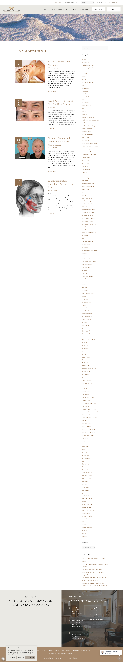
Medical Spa (85, 345)
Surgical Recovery (87, 504)
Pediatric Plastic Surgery (89, 418)
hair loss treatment (87, 256)
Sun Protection (86, 496)
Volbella (84, 530)
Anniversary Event (87, 68)
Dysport (84, 172)
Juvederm (85, 299)
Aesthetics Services (88, 65)
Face (83, 192)
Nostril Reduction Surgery (89, 403)
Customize (12, 657)
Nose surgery (86, 400)
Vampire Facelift (87, 516)
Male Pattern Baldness (88, 339)
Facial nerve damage (88, 212)
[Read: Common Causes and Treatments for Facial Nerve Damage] (30, 148)
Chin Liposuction (87, 140)
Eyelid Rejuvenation (88, 186)
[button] (71, 2)
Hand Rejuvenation (87, 276)
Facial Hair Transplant (88, 209)
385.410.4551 (57, 2)
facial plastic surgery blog (89, 224)
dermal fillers (85, 163)
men (83, 351)
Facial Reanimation (87, 227)
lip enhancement (87, 319)
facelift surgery (86, 201)
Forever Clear (86, 244)
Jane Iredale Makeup (88, 293)
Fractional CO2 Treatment (89, 250)
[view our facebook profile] (111, 2)
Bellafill (84, 94)
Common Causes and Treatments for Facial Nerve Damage (59, 141)
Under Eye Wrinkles (88, 510)
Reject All (21, 657)
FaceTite (84, 207)
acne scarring (86, 62)
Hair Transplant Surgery (89, 261)
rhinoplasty (85, 446)
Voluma (84, 533)
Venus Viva (85, 519)
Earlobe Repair (86, 178)
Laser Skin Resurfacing (89, 311)
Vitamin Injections (87, 527)
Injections (84, 287)
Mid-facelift (85, 363)
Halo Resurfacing (87, 267)
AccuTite (84, 59)
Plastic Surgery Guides (88, 432)
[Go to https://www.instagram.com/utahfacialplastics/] (91, 620)
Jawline (84, 296)
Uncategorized (86, 507)
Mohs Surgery (86, 371)
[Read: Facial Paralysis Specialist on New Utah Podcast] (30, 110)
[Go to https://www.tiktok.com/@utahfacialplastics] (98, 620)
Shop (90, 650)
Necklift (84, 386)
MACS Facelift (86, 334)
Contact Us (84, 650)
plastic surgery (86, 426)
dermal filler (85, 160)
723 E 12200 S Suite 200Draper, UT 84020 (76, 611)
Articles (84, 76)
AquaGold (84, 74)
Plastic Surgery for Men (89, 429)
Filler (83, 238)
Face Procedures (87, 198)
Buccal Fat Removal (88, 117)
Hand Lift (84, 273)
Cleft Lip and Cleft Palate (89, 143)
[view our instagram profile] (109, 2)
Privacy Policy (56, 658)
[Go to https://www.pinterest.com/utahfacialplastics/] (101, 620)
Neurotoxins (85, 392)
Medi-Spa (84, 342)
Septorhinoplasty (87, 458)
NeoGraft (84, 389)
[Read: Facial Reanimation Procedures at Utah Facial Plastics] (30, 198)
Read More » (52, 91)
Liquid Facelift (86, 331)
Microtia (84, 360)
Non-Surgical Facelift (88, 397)
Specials (84, 493)
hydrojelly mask (86, 282)
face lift (84, 195)
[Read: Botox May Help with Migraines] (30, 71)
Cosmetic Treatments (88, 152)
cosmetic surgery (87, 149)
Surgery (84, 501)
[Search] (106, 2)
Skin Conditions (86, 470)
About (38, 650)
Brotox (84, 111)
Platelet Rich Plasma (88, 435)
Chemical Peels (86, 131)
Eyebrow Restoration (88, 183)
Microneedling (86, 357)
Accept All (30, 657)
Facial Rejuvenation (87, 230)
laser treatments (87, 313)
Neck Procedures (87, 380)
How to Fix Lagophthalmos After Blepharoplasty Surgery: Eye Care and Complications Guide (93, 572)
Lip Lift (84, 328)
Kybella (84, 305)
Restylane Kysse (87, 441)
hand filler (85, 270)
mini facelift (85, 365)
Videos (84, 525)
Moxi (83, 377)
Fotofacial (85, 247)
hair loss (84, 253)
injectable (85, 285)
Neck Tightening (87, 383)
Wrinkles (84, 536)
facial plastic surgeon (88, 218)
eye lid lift (85, 180)
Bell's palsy (85, 91)
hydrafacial (85, 279)
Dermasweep (86, 169)
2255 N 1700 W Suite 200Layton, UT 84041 (76, 624)
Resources (76, 650)
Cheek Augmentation (88, 128)
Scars (83, 449)
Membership (85, 348)
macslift (84, 337)
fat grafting (85, 235)
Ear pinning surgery (87, 175)
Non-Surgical (85, 394)
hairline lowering (87, 264)
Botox (83, 108)
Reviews (84, 444)
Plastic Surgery (86, 423)
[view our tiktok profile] (115, 2)
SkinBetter (85, 481)
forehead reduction (87, 241)
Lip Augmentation (87, 316)
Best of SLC (85, 97)
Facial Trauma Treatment (89, 232)
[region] (21, 653)
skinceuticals (85, 487)
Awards (84, 79)
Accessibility (47, 658)
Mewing (84, 354)
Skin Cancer (85, 464)
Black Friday (85, 102)
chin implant (85, 137)
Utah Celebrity (86, 513)
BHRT (83, 100)
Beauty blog (85, 88)
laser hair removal (87, 308)
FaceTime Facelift (87, 204)
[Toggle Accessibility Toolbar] (3, 659)
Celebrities (85, 123)
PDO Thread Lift (86, 415)
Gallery (68, 650)
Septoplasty (85, 455)
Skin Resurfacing (87, 475)
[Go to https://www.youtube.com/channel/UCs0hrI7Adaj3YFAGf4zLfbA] (96, 620)
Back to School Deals (88, 82)
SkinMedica (85, 490)
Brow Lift (84, 114)
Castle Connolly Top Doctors (90, 120)
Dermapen (85, 166)
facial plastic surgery (88, 221)
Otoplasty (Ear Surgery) (89, 409)
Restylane (85, 438)
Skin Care (84, 467)
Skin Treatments (86, 478)
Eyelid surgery (86, 189)
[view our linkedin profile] (119, 2)
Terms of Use (66, 658)
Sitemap (75, 658)
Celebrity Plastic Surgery (89, 126)
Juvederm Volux (86, 302)
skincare (84, 484)
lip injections (85, 325)
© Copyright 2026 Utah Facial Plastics (60, 653)
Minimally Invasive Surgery (90, 368)
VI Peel (84, 522)
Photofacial (85, 420)
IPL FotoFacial (86, 290)
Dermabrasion (86, 157)
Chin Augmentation (87, 134)
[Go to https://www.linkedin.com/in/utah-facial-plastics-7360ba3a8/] (103, 620)
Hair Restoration (87, 259)
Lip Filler (84, 322)
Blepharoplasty (86, 105)
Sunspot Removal (87, 498)
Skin (83, 461)
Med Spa (51, 650)
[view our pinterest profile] (117, 2)
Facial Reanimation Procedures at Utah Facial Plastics (61, 184)
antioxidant (85, 71)
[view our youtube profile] (113, 2)
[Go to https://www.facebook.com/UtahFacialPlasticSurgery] (93, 620)
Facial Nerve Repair (87, 215)
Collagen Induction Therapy (90, 146)
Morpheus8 (85, 374)
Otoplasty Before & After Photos (92, 412)
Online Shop (85, 406)
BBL (83, 85)
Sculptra (84, 452)
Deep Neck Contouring (89, 154)
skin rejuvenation (87, 472)
